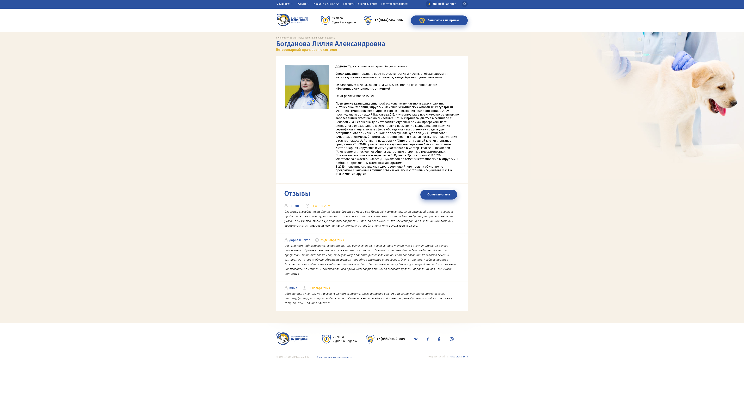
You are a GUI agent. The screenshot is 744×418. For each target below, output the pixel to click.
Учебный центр (367, 4)
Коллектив (282, 38)
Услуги (301, 4)
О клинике (283, 4)
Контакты (349, 4)
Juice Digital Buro (459, 356)
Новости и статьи (324, 4)
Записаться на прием (443, 20)
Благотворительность (394, 4)
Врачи (293, 38)
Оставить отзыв (438, 194)
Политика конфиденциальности (334, 357)
